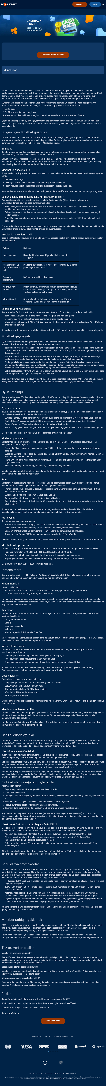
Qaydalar (47, 1037)
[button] (48, 1051)
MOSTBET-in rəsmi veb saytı (53, 55)
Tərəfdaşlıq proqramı (60, 1037)
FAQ (72, 1037)
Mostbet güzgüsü (53, 1021)
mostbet (27, 764)
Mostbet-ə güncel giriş (59, 123)
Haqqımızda (36, 1037)
